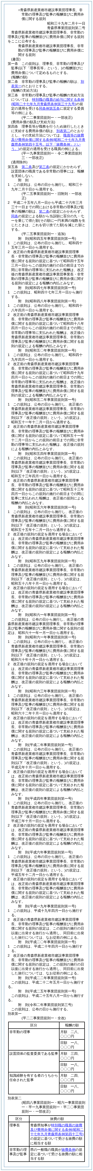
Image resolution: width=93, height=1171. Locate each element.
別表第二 (63, 131)
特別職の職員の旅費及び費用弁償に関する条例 (57, 1129)
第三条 (44, 167)
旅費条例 (68, 1150)
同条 (14, 216)
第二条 (27, 167)
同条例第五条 (49, 108)
